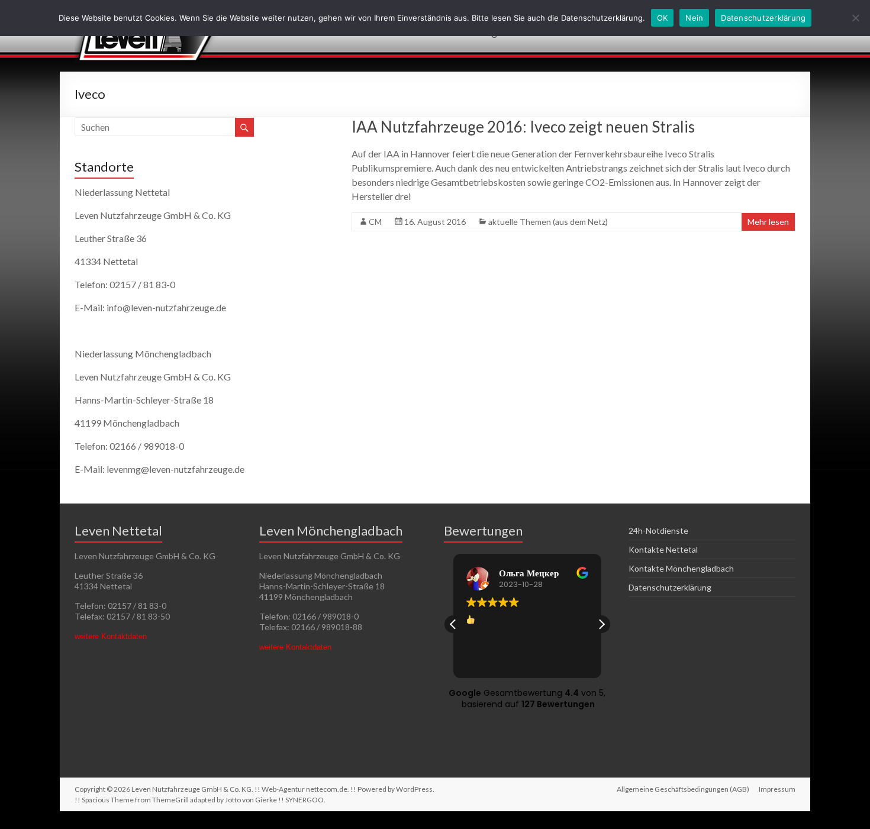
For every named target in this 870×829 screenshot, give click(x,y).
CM (375, 222)
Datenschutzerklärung (670, 587)
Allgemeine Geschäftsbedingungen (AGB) (683, 789)
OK (662, 17)
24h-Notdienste (658, 530)
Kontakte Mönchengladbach (681, 568)
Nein (694, 17)
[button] (601, 624)
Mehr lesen (768, 222)
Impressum (777, 789)
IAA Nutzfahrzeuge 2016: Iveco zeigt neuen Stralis (523, 126)
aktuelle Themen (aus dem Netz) (548, 222)
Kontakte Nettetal (663, 549)
